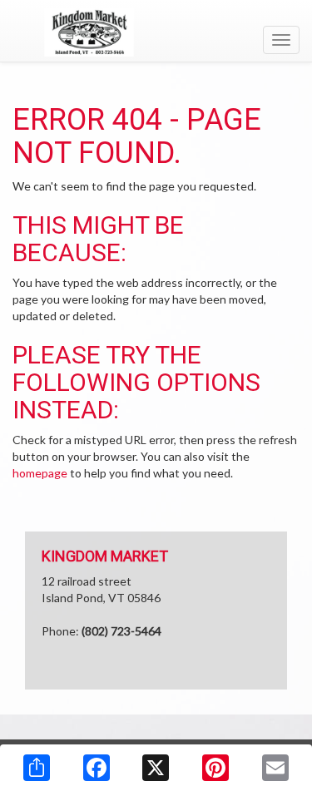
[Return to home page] (156, 32)
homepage (39, 473)
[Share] (36, 767)
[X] (155, 767)
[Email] (275, 767)
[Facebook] (96, 767)
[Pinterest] (215, 767)
